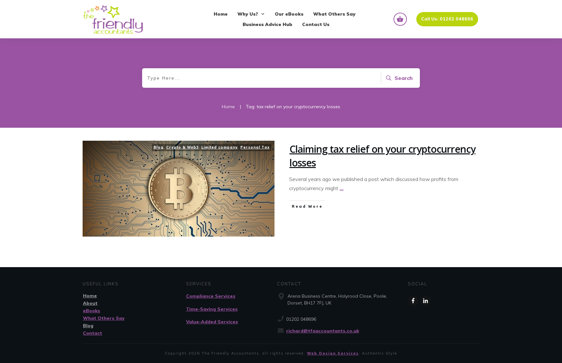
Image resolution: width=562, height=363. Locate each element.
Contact (92, 333)
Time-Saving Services (212, 309)
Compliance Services (210, 296)
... (341, 188)
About (90, 303)
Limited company (219, 147)
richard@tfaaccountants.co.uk (322, 331)
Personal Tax (255, 147)
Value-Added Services (212, 322)
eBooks (91, 311)
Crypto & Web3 (182, 147)
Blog (159, 147)
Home (90, 296)
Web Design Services (333, 353)
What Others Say (104, 318)
